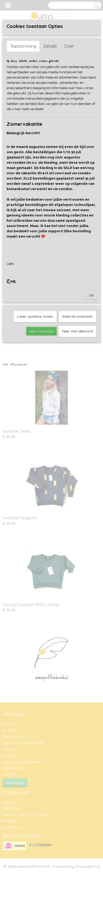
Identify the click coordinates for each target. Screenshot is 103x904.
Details (50, 46)
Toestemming (23, 46)
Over (69, 46)
